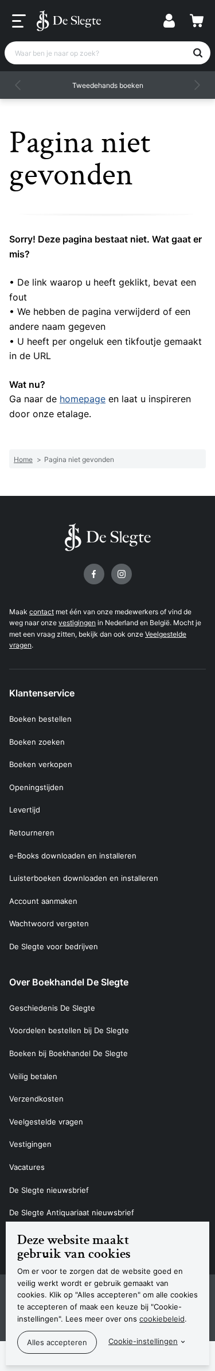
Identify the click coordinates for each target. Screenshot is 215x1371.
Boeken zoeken (37, 741)
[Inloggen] (169, 20)
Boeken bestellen (40, 718)
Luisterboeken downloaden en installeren (83, 878)
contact (41, 611)
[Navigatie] (19, 21)
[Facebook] (94, 574)
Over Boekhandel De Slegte (68, 982)
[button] (18, 85)
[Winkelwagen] (196, 20)
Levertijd (24, 809)
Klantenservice (42, 693)
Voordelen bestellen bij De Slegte (69, 1030)
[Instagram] (121, 574)
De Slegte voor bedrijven (53, 946)
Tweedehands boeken (107, 85)
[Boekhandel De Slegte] (69, 20)
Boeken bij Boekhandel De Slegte (68, 1053)
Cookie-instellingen (143, 1341)
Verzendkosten (36, 1098)
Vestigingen (30, 1144)
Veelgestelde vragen (46, 1121)
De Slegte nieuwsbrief (49, 1190)
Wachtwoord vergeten (49, 923)
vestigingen (77, 622)
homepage (82, 399)
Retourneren (31, 832)
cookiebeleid (162, 1318)
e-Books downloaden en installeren (72, 855)
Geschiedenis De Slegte (52, 1007)
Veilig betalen (33, 1076)
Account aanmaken (43, 901)
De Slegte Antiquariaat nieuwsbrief (71, 1212)
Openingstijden (36, 787)
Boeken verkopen (40, 764)
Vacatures (27, 1167)
